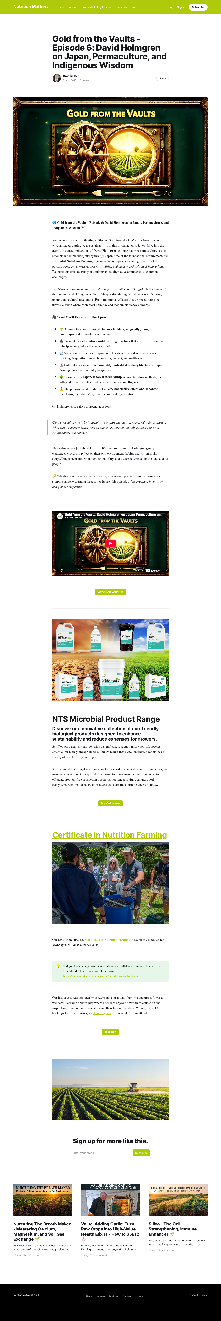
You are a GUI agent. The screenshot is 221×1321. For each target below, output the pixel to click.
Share (162, 78)
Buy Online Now (110, 803)
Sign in (181, 7)
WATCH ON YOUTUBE (110, 592)
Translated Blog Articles (96, 7)
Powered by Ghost (198, 1295)
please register (101, 1013)
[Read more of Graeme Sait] (56, 78)
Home (60, 7)
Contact (139, 1296)
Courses (126, 1296)
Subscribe (198, 7)
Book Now (110, 1031)
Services (121, 7)
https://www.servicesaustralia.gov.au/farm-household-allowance (102, 976)
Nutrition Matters (30, 6)
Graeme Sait (71, 76)
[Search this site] (171, 7)
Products (113, 1296)
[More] (133, 7)
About (73, 7)
